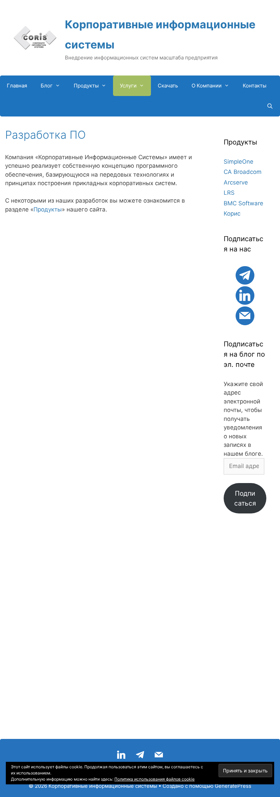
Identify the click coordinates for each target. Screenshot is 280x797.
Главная (17, 85)
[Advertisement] (245, 629)
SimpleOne (238, 161)
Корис (232, 213)
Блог (47, 85)
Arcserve (236, 182)
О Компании (207, 85)
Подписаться (245, 498)
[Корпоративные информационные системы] (35, 37)
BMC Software (243, 203)
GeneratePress (233, 786)
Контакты (254, 85)
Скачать (168, 85)
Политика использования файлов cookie (154, 779)
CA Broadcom (243, 171)
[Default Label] (245, 274)
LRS (229, 192)
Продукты (86, 85)
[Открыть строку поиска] (270, 106)
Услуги (128, 85)
